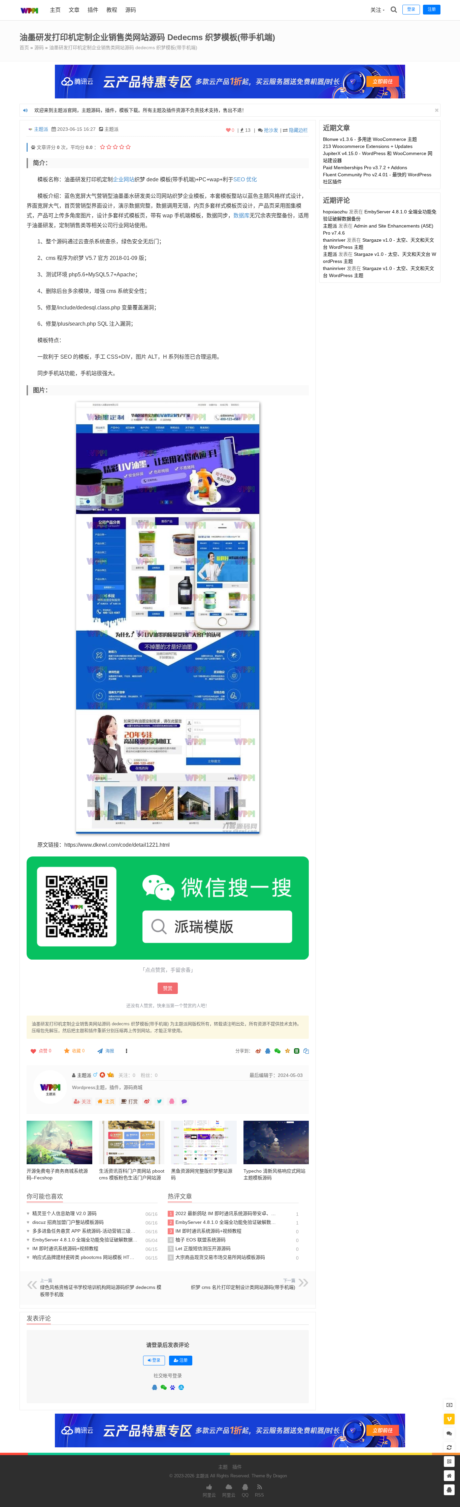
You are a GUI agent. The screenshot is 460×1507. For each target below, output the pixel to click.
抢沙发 (271, 130)
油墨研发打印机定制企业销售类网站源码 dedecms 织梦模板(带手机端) (123, 47)
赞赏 (167, 988)
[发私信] (184, 1101)
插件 (93, 10)
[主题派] (30, 18)
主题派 (41, 129)
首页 (24, 47)
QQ (245, 1495)
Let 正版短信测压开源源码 (200, 1248)
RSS (259, 1495)
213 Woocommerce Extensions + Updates (368, 146)
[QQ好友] (267, 1051)
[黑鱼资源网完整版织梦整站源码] (204, 1143)
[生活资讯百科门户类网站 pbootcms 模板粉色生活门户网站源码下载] (132, 1143)
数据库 (241, 215)
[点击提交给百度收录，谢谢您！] (33, 147)
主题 (223, 1467)
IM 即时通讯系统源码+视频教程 (62, 1248)
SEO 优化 (245, 179)
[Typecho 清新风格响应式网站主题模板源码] (276, 1143)
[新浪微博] (258, 1051)
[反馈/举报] (126, 1051)
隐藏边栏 (298, 130)
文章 (74, 10)
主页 (55, 10)
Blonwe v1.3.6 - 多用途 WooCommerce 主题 (370, 139)
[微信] (164, 1387)
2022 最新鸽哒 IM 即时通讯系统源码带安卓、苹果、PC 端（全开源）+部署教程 (224, 1213)
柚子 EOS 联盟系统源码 (198, 1239)
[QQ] (154, 1387)
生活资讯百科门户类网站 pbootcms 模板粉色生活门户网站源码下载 (131, 1177)
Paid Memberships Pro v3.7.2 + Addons (365, 167)
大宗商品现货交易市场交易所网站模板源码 (217, 1257)
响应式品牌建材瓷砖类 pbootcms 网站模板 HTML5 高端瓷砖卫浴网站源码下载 (82, 1257)
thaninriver (334, 240)
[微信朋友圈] (278, 1051)
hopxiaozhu (335, 211)
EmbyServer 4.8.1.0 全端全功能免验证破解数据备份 (82, 1239)
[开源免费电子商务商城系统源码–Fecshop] (59, 1143)
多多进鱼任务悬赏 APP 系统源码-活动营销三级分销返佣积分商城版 (82, 1231)
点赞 (45, 1050)
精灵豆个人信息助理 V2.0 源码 (62, 1213)
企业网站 (123, 179)
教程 (111, 10)
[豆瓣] (296, 1051)
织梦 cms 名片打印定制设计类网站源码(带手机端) (243, 1287)
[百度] (172, 1387)
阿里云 (209, 1495)
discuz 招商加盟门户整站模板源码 (65, 1222)
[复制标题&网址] (306, 1051)
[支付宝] (181, 1387)
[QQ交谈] (449, 1490)
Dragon (280, 1475)
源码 (130, 10)
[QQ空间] (287, 1050)
